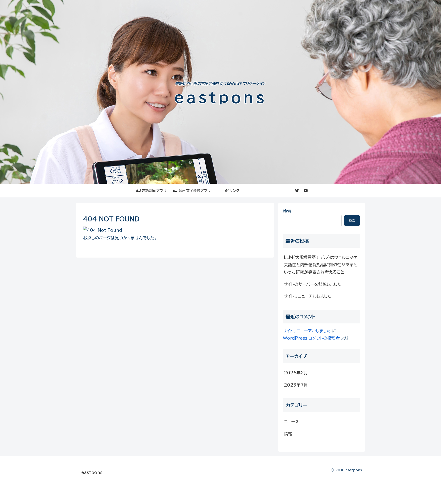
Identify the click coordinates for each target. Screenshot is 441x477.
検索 (287, 211)
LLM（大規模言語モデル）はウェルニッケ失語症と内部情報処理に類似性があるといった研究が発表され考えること (320, 264)
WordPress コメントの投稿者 (311, 338)
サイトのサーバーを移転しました (313, 284)
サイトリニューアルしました (308, 296)
